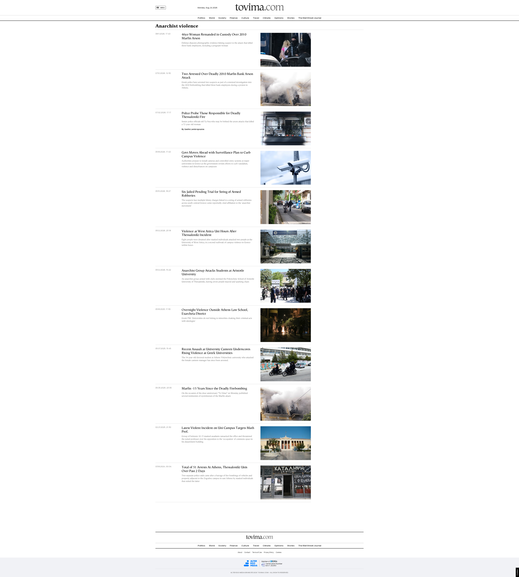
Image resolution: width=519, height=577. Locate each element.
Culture (245, 17)
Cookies (278, 552)
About (240, 552)
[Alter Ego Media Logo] (250, 566)
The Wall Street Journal (309, 17)
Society (222, 17)
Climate (267, 17)
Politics (201, 17)
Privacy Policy (269, 552)
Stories (291, 17)
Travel (256, 17)
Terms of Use (257, 552)
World (212, 17)
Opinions (278, 17)
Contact (247, 552)
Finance (234, 17)
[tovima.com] (259, 7)
